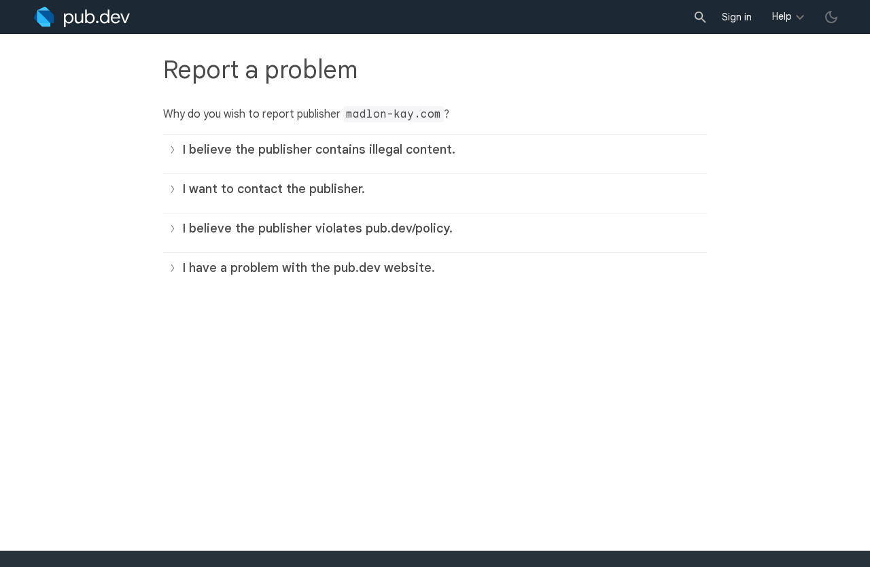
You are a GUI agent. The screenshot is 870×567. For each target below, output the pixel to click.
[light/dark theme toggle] (831, 17)
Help (782, 16)
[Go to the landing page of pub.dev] (82, 17)
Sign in (737, 17)
